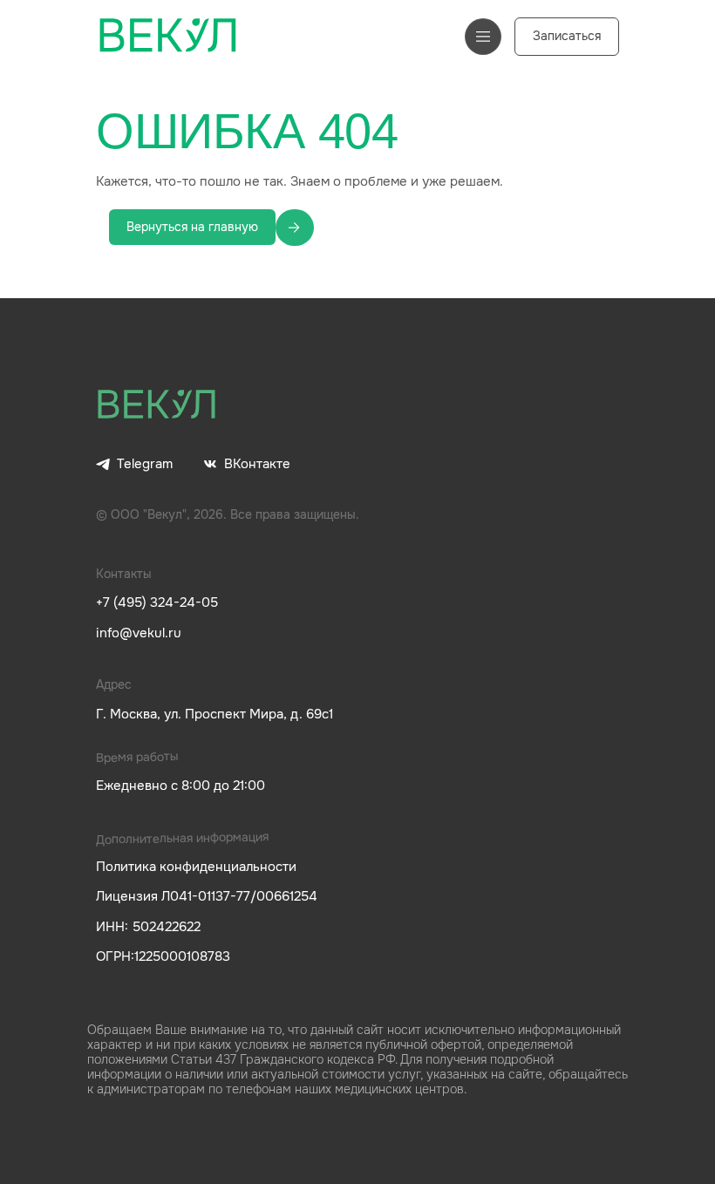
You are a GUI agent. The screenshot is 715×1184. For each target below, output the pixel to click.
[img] (157, 405)
